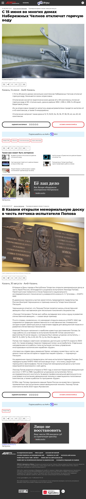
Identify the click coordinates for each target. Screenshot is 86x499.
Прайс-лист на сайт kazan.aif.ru (51, 457)
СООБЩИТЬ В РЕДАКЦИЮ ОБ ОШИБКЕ (67, 460)
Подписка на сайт (53, 455)
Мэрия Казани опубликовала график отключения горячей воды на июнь (23, 169)
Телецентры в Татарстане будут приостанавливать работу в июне (63, 163)
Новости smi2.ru (9, 198)
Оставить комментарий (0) (68, 124)
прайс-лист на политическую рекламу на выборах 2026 (35, 460)
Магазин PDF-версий (52, 453)
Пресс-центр (39, 453)
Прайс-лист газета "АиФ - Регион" (28, 457)
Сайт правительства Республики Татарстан (16, 273)
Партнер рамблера (35, 491)
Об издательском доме (25, 453)
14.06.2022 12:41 (7, 8)
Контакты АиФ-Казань (68, 455)
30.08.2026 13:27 (7, 206)
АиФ (15, 79)
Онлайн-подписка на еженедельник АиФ (30, 455)
